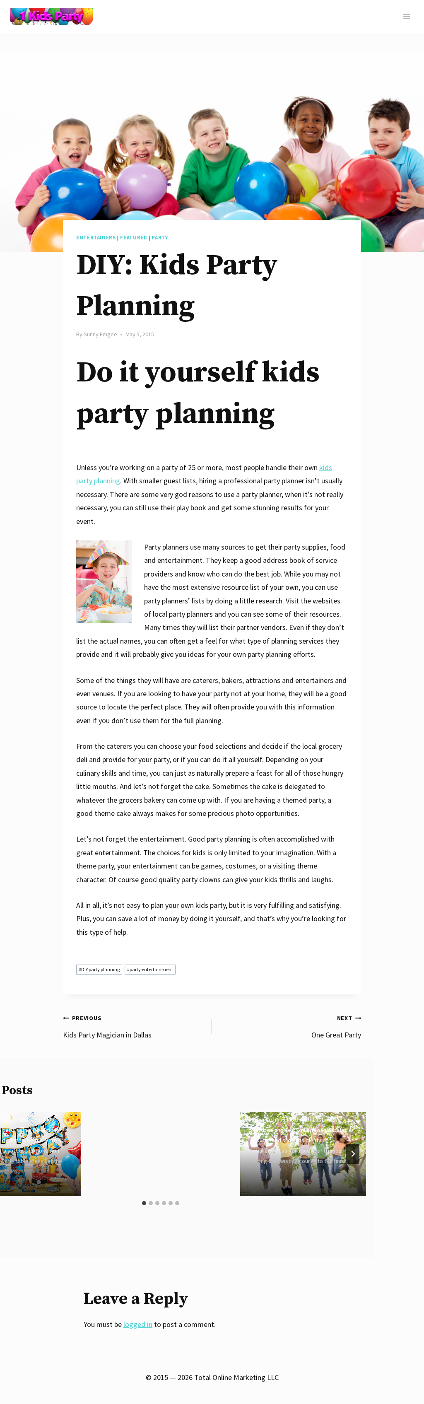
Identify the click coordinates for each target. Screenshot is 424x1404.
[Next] (352, 1154)
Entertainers (96, 237)
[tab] (144, 1203)
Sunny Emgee (100, 334)
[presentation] (303, 1154)
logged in (137, 1324)
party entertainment (150, 969)
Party (160, 237)
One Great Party (336, 1026)
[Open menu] (406, 16)
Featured (133, 237)
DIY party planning (99, 969)
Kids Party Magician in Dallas (107, 1026)
